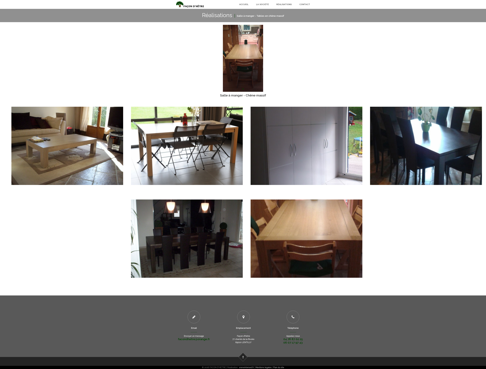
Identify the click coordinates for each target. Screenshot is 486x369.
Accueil (244, 4)
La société (262, 4)
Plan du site (278, 367)
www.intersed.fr (246, 367)
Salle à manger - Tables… (67, 137)
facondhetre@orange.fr (194, 339)
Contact (304, 4)
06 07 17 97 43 (293, 342)
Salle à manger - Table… (187, 137)
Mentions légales (263, 367)
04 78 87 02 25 (293, 339)
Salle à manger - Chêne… (426, 137)
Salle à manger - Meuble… (306, 137)
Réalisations (284, 4)
